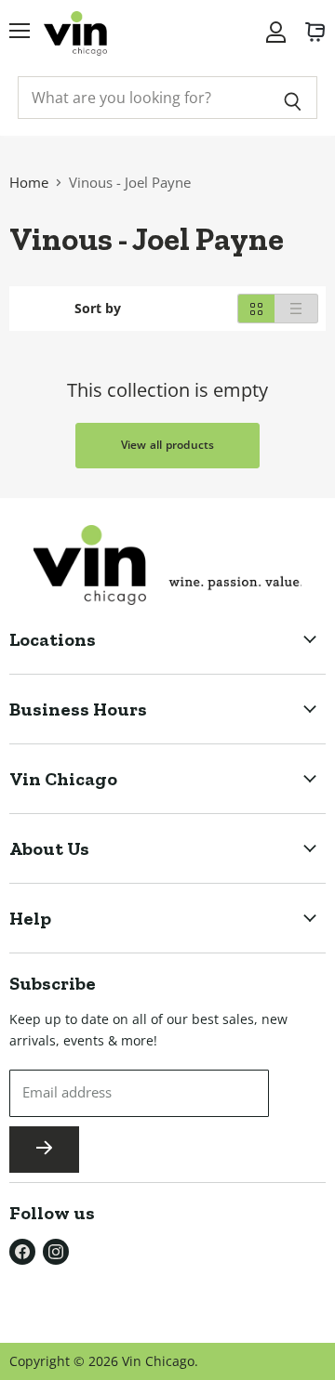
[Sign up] (44, 1149)
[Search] (292, 97)
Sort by (97, 308)
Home (28, 182)
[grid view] (256, 308)
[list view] (296, 308)
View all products (168, 445)
